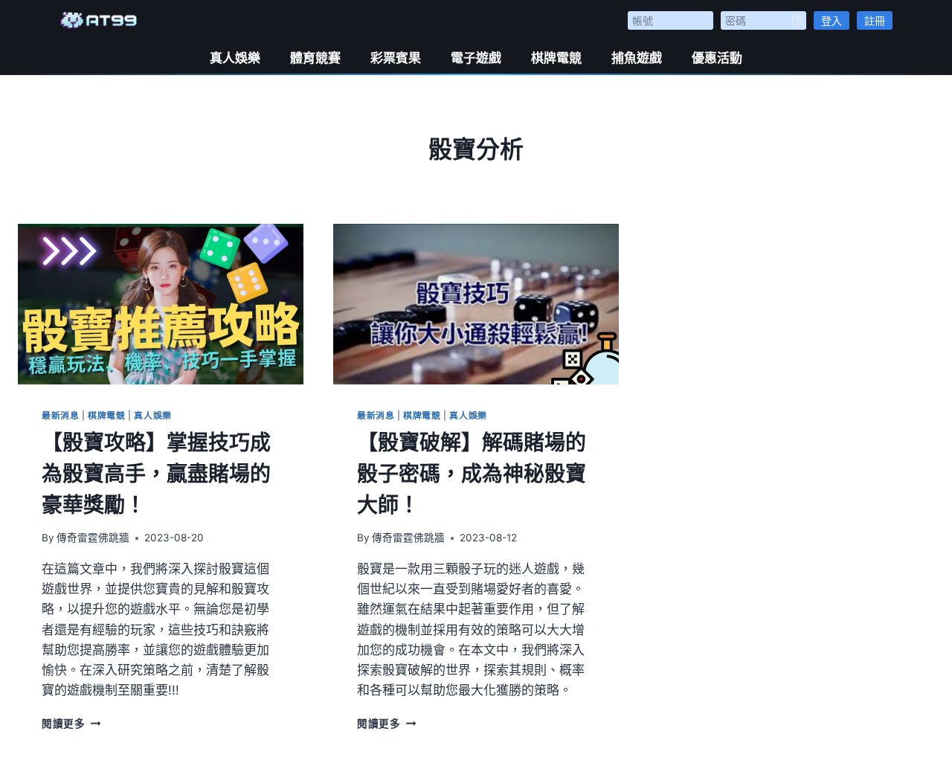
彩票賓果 (395, 58)
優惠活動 (717, 58)
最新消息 (60, 415)
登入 (831, 20)
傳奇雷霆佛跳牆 (93, 538)
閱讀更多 (71, 723)
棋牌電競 (556, 58)
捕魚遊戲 (636, 58)
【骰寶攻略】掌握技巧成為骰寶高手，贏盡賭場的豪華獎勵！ (156, 474)
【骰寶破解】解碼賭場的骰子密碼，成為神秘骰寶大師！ (471, 474)
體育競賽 (315, 58)
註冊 (874, 20)
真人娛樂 (235, 58)
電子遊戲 (476, 58)
